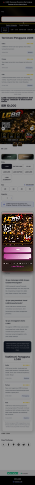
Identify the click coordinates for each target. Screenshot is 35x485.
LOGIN (17, 250)
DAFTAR (17, 256)
